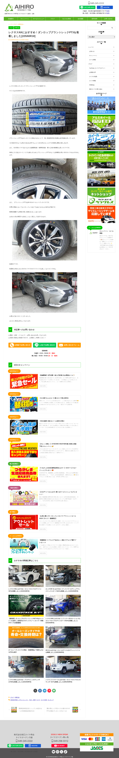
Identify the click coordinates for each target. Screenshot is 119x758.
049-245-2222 (97, 3)
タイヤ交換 (44, 700)
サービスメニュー (38, 19)
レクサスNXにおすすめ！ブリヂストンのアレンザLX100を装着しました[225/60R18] (24, 681)
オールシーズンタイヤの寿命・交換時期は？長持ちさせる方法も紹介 (25, 651)
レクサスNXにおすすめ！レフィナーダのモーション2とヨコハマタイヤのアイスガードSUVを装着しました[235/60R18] (63, 621)
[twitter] (35, 691)
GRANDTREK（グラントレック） (19, 700)
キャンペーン (25, 19)
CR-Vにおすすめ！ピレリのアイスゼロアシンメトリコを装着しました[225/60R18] (63, 651)
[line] (54, 691)
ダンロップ (51, 700)
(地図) (108, 11)
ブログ (52, 19)
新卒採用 (94, 19)
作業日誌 (17, 697)
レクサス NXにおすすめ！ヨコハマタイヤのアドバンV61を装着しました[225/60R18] (24, 590)
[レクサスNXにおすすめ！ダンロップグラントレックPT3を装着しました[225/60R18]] (44, 691)
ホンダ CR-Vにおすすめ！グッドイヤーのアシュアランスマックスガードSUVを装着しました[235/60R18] (63, 590)
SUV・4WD (32, 700)
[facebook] (40, 691)
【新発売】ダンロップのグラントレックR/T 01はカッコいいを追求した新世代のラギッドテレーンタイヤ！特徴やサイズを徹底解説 (25, 621)
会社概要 (80, 19)
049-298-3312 (60, 741)
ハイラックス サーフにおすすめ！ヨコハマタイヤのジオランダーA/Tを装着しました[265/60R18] (63, 681)
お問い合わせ (108, 19)
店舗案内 (11, 19)
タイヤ (38, 700)
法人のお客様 (66, 19)
